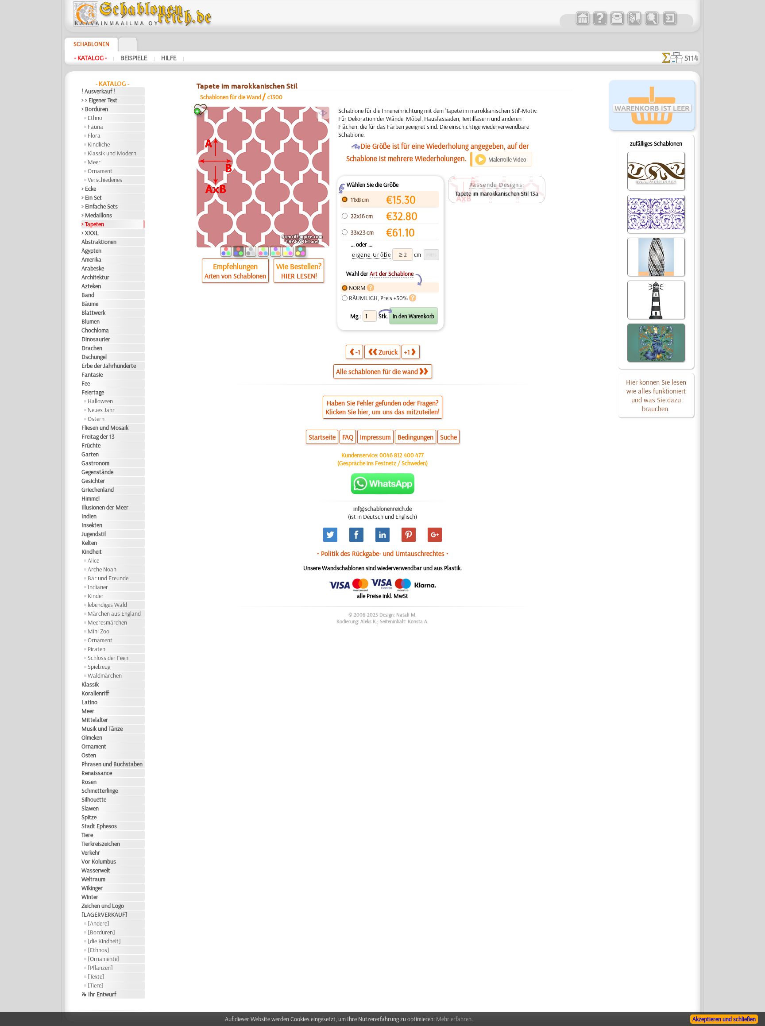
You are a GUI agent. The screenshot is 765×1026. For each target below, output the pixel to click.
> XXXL (90, 233)
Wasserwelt (95, 870)
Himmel (90, 498)
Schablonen (91, 44)
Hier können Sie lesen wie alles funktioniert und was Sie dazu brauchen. (656, 395)
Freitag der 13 (98, 436)
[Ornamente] (104, 959)
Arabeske (92, 268)
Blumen (90, 321)
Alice (93, 560)
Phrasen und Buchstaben (112, 764)
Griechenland (97, 490)
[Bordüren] (101, 932)
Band (87, 295)
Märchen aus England (114, 613)
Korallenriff (95, 693)
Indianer (98, 587)
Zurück (388, 351)
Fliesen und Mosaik (104, 428)
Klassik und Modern (112, 153)
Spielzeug (99, 667)
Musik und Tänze (102, 729)
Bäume (89, 304)
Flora (94, 135)
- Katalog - (90, 58)
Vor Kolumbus (98, 861)
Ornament (100, 171)
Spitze (89, 817)
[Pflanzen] (100, 968)
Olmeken (91, 737)
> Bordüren (94, 109)
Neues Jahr (101, 410)
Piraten (96, 649)
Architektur (95, 277)
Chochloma (95, 330)
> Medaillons (96, 215)
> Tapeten (92, 224)
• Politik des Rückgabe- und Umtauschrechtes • (382, 553)
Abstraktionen (98, 242)
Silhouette (93, 799)
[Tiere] (96, 985)
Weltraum (93, 879)
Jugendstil (93, 534)
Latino (89, 702)
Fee (85, 383)
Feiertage (92, 392)
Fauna (95, 127)
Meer (94, 162)
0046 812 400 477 (401, 455)
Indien (89, 516)
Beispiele (133, 58)
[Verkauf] (582, 24)
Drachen (91, 348)
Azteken (91, 286)
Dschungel (94, 357)
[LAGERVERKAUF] (104, 914)
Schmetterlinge (99, 791)
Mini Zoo (98, 631)
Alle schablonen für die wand (377, 371)
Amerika (91, 259)
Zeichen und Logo (102, 906)
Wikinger (92, 888)
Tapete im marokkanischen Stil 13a (496, 193)
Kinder (96, 596)
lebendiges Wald (107, 605)
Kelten (89, 543)
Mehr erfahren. (454, 1019)
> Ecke (88, 189)
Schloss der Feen (108, 658)
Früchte (90, 445)
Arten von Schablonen (235, 275)
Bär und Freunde (108, 578)
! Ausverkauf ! (98, 91)
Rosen (89, 782)
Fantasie (92, 374)
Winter (89, 897)
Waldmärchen (105, 675)
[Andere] (98, 923)
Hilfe (169, 58)
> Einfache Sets (99, 206)
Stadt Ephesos (99, 826)
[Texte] (96, 976)
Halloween (100, 401)
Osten (88, 755)
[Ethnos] (98, 950)
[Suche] (651, 24)
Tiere (87, 835)
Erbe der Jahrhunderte (108, 366)
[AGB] (634, 24)
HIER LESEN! (299, 275)
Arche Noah (102, 569)
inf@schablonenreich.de (382, 509)
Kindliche (99, 144)
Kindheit (91, 551)
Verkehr (90, 852)
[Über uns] (599, 24)
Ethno (95, 118)
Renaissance (96, 773)
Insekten (91, 525)
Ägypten (91, 251)
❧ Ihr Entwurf (98, 994)
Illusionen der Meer (104, 507)
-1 (357, 351)
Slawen (90, 808)
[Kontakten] (617, 24)
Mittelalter (94, 720)
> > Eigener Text (99, 100)
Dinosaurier (95, 339)
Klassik (90, 684)
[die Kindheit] (104, 941)
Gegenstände (97, 472)
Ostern (96, 419)
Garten (90, 454)
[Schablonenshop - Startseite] (141, 24)
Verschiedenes (105, 180)
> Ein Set (91, 197)
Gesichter (93, 481)
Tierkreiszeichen (100, 844)
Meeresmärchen (107, 622)
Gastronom (95, 463)
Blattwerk (93, 312)
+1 (407, 351)
